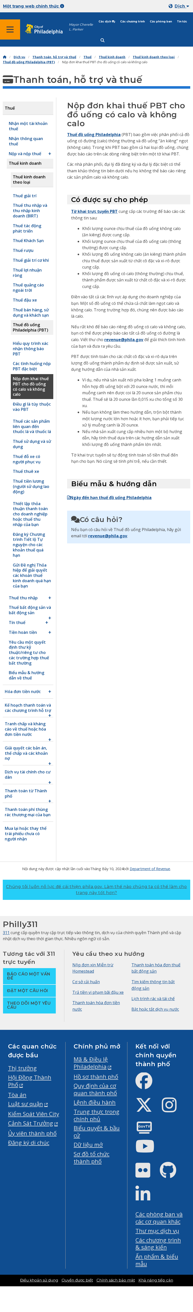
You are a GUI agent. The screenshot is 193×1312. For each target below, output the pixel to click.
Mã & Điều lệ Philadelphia (91, 1062)
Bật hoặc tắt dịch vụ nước (155, 1009)
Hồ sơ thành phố (96, 1076)
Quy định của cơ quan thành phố (95, 1089)
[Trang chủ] (4, 57)
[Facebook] (147, 1085)
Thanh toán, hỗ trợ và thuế (54, 57)
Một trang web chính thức (31, 6)
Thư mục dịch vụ (157, 1231)
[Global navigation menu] (10, 29)
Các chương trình (132, 21)
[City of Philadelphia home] (46, 29)
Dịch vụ (19, 57)
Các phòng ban (161, 21)
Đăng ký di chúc (28, 1142)
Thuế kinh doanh (112, 57)
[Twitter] (147, 1109)
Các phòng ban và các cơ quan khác (159, 1217)
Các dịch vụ (107, 21)
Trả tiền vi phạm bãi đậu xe (98, 992)
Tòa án (17, 1095)
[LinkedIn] (146, 1198)
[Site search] (102, 40)
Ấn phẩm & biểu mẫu (156, 1260)
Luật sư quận (25, 1104)
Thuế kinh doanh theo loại (154, 57)
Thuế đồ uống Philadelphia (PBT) (29, 62)
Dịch (180, 6)
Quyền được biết (77, 1280)
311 (6, 932)
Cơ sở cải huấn (86, 982)
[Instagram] (173, 1109)
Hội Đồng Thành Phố (29, 1081)
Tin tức (182, 21)
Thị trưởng (22, 1068)
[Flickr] (146, 1174)
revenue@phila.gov (123, 339)
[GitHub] (172, 1174)
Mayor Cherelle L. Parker (81, 27)
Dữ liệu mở (88, 1145)
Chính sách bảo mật (115, 1280)
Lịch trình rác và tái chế (153, 998)
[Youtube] (149, 1150)
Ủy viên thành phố (32, 1133)
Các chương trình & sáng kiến (158, 1243)
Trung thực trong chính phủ (96, 1115)
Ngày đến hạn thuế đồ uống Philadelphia (111, 497)
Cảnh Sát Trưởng (30, 1123)
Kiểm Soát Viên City (33, 1114)
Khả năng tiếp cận (155, 1280)
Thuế (87, 57)
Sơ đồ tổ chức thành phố (91, 1157)
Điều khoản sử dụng (39, 1280)
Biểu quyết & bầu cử (97, 1131)
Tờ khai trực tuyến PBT (94, 211)
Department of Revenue (150, 868)
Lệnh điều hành (95, 1102)
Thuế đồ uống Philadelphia (94, 134)
